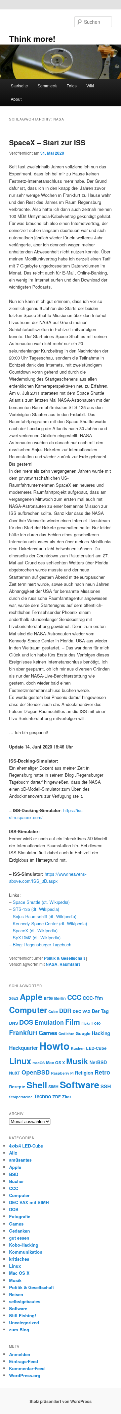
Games (48, 1033)
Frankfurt (23, 1032)
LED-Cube (96, 1048)
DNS (13, 1023)
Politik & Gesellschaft (64, 958)
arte (48, 998)
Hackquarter (23, 1047)
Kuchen (78, 1048)
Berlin (60, 998)
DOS (26, 1022)
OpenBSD (36, 1072)
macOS (39, 1062)
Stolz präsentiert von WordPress (61, 1401)
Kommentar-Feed (27, 1368)
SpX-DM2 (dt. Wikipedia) (37, 937)
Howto (54, 1046)
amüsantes (20, 1160)
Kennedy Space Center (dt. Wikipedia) (50, 923)
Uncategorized (24, 1322)
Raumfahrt (69, 964)
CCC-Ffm (93, 998)
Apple (31, 996)
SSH (105, 1086)
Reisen (16, 1294)
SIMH (53, 1087)
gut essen (19, 1238)
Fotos (72, 85)
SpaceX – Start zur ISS (47, 142)
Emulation (49, 1022)
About (16, 99)
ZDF (56, 1097)
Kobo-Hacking (23, 1245)
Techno (42, 1096)
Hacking (101, 1033)
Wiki (90, 85)
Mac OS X (55, 1062)
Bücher (16, 1181)
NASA (51, 964)
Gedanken (19, 1231)
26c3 (13, 998)
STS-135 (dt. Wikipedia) (36, 909)
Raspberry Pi (62, 1073)
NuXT (14, 1073)
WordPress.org (24, 1375)
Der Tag (100, 1011)
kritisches (19, 1259)
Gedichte (66, 1033)
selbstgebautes (24, 1301)
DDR (65, 1011)
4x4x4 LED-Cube (26, 1146)
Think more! (32, 38)
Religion (84, 1072)
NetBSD (98, 1062)
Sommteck (47, 85)
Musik (77, 1061)
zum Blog (19, 1329)
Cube (53, 1011)
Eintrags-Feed (23, 1361)
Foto (96, 1023)
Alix (13, 1153)
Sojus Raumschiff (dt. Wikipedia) (44, 916)
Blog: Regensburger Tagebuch (42, 944)
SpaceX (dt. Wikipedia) (35, 930)
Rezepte (17, 1087)
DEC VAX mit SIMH (29, 1202)
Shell (37, 1085)
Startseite (19, 85)
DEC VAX (81, 1011)
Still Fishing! (22, 1315)
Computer (28, 1009)
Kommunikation (25, 1252)
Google (83, 1033)
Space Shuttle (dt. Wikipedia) (41, 902)
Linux (20, 1061)
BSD (13, 1174)
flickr (85, 1023)
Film (72, 1022)
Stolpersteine (21, 1096)
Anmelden (19, 1354)
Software (79, 1084)
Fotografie (19, 1216)
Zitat (66, 1097)
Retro (102, 1072)
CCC (74, 997)
